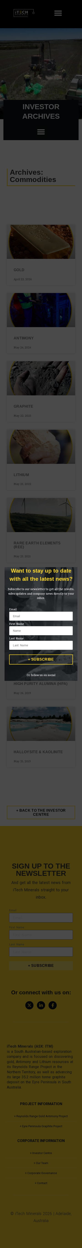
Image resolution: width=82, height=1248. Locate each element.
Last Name (16, 639)
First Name (16, 624)
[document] (41, 624)
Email (13, 610)
